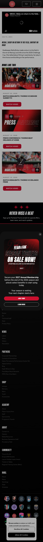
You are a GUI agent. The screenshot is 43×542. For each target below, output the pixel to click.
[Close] (40, 234)
